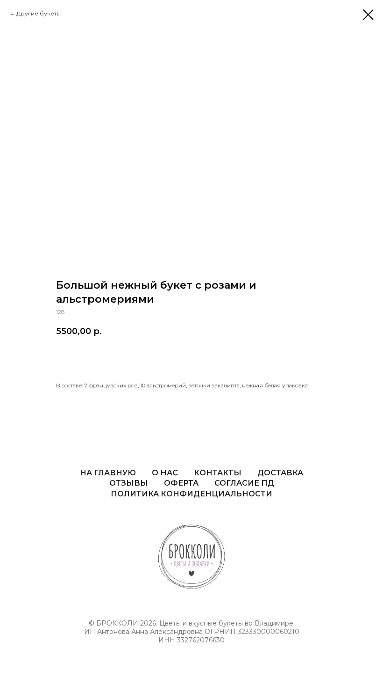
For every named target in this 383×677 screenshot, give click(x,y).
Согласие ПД (244, 483)
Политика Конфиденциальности (191, 493)
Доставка (280, 472)
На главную (108, 472)
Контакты (217, 472)
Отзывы (128, 483)
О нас (165, 472)
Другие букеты (38, 13)
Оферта (181, 483)
